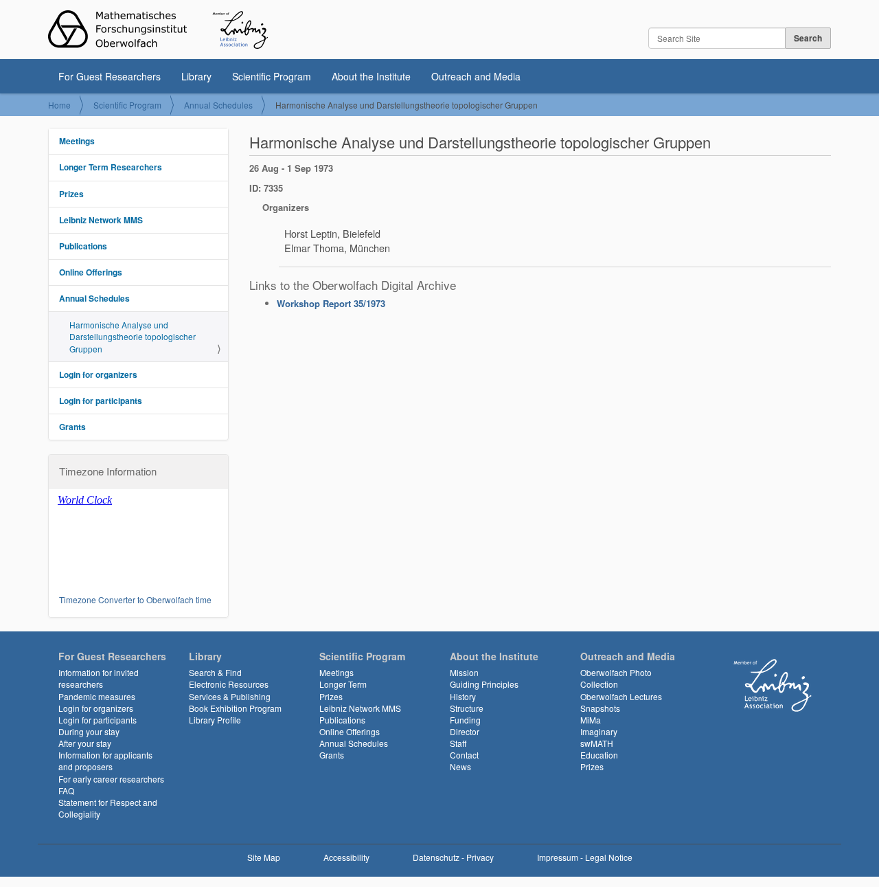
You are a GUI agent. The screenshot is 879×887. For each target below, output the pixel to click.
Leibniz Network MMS (101, 220)
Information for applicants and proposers (105, 760)
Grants (72, 426)
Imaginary (598, 731)
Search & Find (215, 672)
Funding (465, 720)
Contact (464, 755)
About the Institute (371, 76)
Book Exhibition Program (235, 708)
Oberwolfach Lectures (621, 696)
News (460, 766)
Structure (466, 708)
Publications (83, 246)
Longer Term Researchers (110, 167)
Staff (458, 743)
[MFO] (158, 29)
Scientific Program (271, 76)
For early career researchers (111, 779)
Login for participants (100, 400)
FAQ (66, 790)
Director (464, 731)
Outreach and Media (476, 76)
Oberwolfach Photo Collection (616, 678)
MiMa (590, 720)
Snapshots (600, 708)
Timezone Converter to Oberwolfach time (135, 599)
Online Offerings (90, 272)
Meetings (77, 141)
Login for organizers (98, 374)
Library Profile (215, 720)
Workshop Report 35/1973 (331, 303)
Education (599, 755)
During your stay (88, 731)
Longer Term (343, 684)
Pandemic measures (96, 696)
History (463, 696)
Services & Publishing (230, 696)
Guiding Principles (484, 684)
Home (59, 105)
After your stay (84, 743)
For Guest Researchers (109, 76)
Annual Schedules (218, 105)
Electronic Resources (229, 684)
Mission (464, 672)
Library (196, 76)
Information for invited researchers (98, 678)
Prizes (71, 194)
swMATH (596, 743)
